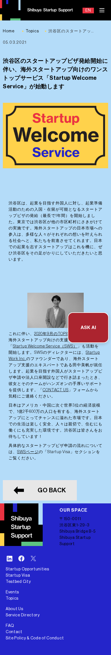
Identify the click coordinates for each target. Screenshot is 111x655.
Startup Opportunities (27, 569)
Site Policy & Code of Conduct (35, 638)
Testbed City (18, 582)
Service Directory (23, 615)
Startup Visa (18, 575)
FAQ (10, 626)
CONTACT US (56, 390)
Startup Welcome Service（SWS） (45, 346)
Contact (14, 632)
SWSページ (28, 452)
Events (12, 592)
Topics (12, 598)
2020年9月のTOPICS (53, 334)
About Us (14, 609)
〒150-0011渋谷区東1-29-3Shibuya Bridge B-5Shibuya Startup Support (77, 531)
